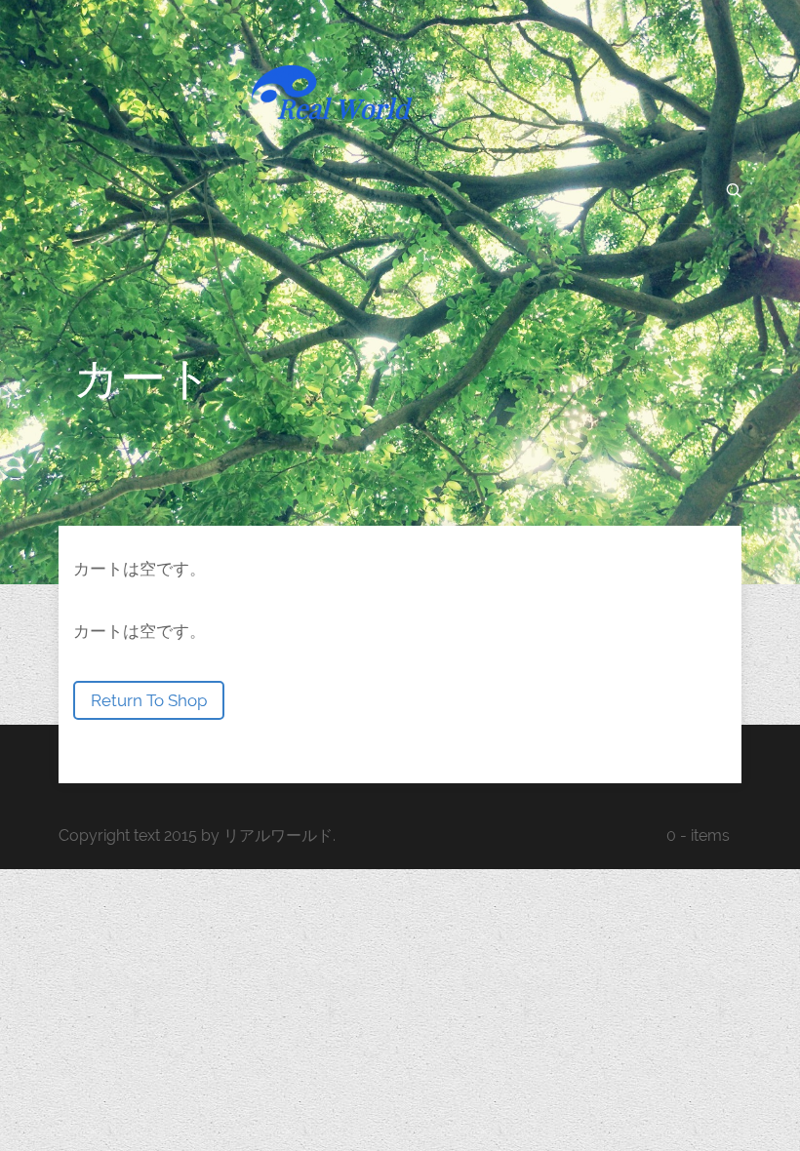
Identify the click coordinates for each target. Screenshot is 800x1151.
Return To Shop (149, 700)
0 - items (698, 835)
